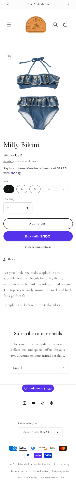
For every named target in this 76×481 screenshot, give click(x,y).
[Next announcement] (68, 4)
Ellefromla (21, 464)
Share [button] (11, 259)
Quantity (9, 199)
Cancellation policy (26, 477)
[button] (9, 24)
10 (51, 190)
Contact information (52, 477)
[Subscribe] (63, 368)
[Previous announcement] (7, 4)
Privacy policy (62, 464)
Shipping (8, 161)
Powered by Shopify (39, 464)
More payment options (38, 246)
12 (65, 190)
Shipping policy (60, 470)
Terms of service (20, 470)
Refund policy (40, 470)
